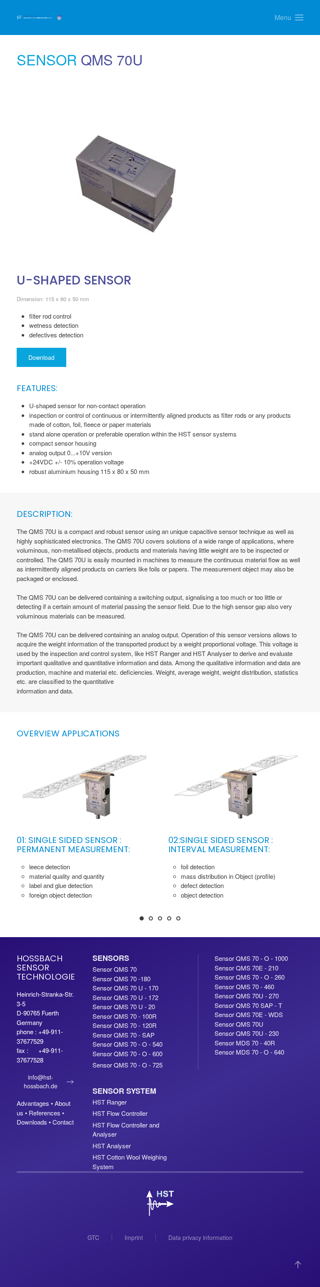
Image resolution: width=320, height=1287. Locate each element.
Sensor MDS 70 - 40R (245, 1042)
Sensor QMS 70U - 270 (247, 995)
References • (46, 1112)
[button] (289, 17)
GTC (93, 1237)
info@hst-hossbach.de (41, 1081)
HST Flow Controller (120, 1113)
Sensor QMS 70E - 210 (246, 967)
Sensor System (124, 1090)
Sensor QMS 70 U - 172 (125, 997)
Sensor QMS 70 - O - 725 (127, 1064)
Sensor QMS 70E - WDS (249, 1014)
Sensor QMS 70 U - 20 (123, 1006)
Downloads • (34, 1121)
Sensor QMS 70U (239, 1024)
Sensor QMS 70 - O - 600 (127, 1053)
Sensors (110, 958)
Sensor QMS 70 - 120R (124, 1025)
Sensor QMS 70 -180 (121, 978)
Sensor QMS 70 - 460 (244, 986)
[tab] (142, 918)
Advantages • (36, 1103)
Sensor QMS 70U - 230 (247, 1033)
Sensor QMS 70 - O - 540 (127, 1044)
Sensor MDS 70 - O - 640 (249, 1052)
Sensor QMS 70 (114, 969)
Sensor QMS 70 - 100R (124, 1016)
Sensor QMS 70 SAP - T (248, 1005)
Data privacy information (200, 1237)
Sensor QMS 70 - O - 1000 (251, 958)
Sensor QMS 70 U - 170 (125, 987)
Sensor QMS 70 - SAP (123, 1034)
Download (41, 357)
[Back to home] (39, 17)
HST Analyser (111, 1145)
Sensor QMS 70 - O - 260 (250, 977)
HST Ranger (109, 1101)
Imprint (134, 1237)
